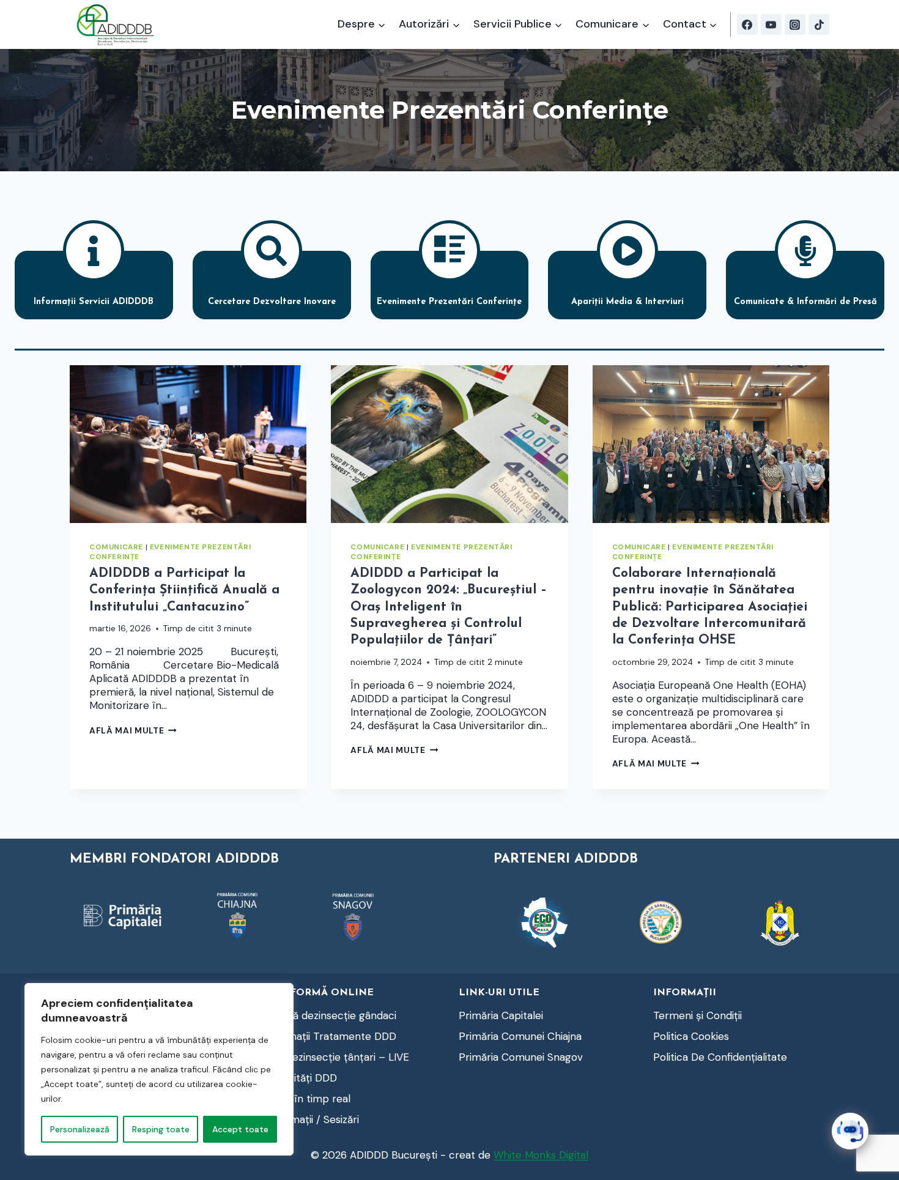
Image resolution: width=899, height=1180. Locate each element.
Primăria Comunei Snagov (521, 1057)
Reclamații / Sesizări (311, 1119)
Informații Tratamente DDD (330, 1036)
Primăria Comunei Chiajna (520, 1036)
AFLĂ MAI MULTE (133, 730)
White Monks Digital (541, 1155)
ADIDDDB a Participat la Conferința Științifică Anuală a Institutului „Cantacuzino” (184, 590)
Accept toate (240, 1129)
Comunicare (116, 547)
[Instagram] (795, 24)
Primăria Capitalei (501, 1015)
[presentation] (188, 444)
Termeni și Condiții (697, 1015)
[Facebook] (747, 24)
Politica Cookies (691, 1036)
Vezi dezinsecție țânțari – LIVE (336, 1057)
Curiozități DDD (300, 1078)
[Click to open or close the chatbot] (850, 1131)
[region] (159, 1069)
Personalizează (79, 1129)
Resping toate (161, 1129)
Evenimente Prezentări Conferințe (170, 551)
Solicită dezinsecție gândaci (330, 1015)
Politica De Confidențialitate (720, 1057)
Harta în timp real (307, 1098)
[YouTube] (771, 24)
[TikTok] (818, 24)
